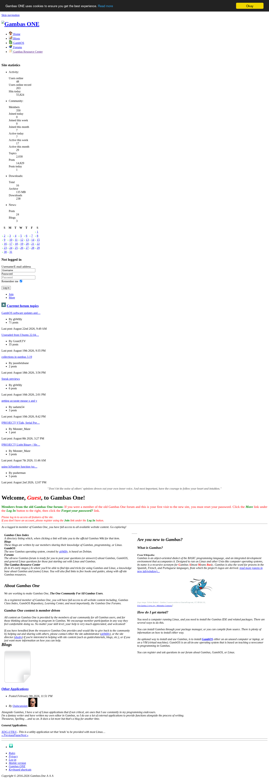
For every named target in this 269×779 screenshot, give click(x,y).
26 (21, 247)
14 (32, 239)
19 (21, 243)
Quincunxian (20, 705)
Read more (105, 6)
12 (21, 239)
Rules (12, 753)
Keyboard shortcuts (20, 769)
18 (16, 243)
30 (5, 251)
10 (10, 239)
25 (16, 247)
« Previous (7, 735)
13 (27, 239)
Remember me (9, 281)
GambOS (207, 639)
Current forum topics (23, 306)
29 (38, 247)
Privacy (13, 756)
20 (27, 243)
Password (7, 273)
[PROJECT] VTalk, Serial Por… (20, 422)
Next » (24, 735)
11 (16, 239)
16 (5, 243)
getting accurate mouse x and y (19, 400)
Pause (17, 735)
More (12, 297)
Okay (249, 5)
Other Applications (15, 689)
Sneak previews (10, 378)
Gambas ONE (17, 766)
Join (11, 294)
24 (10, 247)
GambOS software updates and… (20, 312)
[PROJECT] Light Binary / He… (20, 444)
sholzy (18, 637)
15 (38, 239)
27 (27, 247)
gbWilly (63, 551)
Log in (12, 759)
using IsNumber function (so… (19, 466)
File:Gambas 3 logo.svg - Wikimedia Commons (154, 606)
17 (10, 243)
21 (32, 243)
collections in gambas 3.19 (16, 356)
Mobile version (17, 763)
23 (5, 247)
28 (32, 247)
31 (10, 251)
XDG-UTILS (8, 731)
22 (38, 243)
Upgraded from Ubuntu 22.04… (20, 334)
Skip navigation (10, 15)
